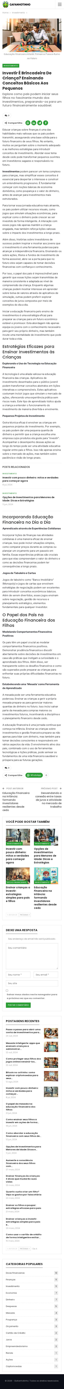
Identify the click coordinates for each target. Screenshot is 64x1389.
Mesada (10, 1312)
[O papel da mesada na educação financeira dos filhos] (51, 1107)
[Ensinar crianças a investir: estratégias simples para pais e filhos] (18, 875)
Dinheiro (10, 1299)
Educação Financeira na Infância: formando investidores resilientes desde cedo (16, 801)
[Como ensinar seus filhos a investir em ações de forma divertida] (51, 1123)
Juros (9, 1339)
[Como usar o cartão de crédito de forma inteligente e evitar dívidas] (51, 1238)
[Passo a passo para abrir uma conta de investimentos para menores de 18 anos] (51, 1033)
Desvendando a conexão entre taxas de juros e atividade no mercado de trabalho (48, 799)
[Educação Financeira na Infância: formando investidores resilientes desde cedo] (46, 875)
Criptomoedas (14, 1366)
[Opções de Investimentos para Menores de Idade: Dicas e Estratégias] (46, 837)
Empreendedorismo (17, 1346)
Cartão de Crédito (15, 1332)
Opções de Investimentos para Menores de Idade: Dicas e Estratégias (28, 499)
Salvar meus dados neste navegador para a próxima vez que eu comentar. (32, 996)
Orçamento (12, 1326)
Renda (9, 1353)
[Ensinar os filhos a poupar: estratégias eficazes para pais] (51, 1209)
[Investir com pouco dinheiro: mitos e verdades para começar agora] (18, 837)
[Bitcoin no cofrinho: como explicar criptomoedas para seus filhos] (51, 1076)
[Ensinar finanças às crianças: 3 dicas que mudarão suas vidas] (51, 1180)
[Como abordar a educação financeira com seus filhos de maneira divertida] (51, 1137)
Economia (11, 1292)
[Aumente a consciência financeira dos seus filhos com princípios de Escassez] (51, 1164)
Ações (9, 1359)
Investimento (11, 65)
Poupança (11, 1319)
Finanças (10, 1279)
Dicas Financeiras (16, 882)
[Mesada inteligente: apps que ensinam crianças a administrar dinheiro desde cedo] (51, 1047)
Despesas (11, 1306)
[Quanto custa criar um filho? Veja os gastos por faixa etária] (51, 1195)
